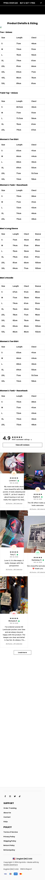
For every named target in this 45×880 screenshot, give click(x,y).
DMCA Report (26, 869)
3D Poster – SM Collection (14, 503)
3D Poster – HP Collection (14, 644)
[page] (10, 864)
